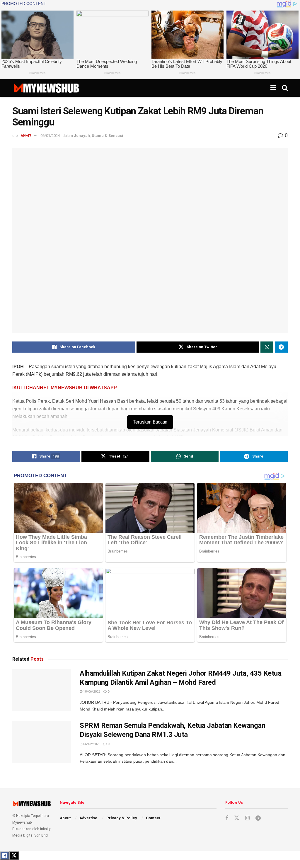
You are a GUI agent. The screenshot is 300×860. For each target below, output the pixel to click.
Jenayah (82, 135)
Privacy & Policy (121, 818)
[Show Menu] (273, 88)
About (65, 818)
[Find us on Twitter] (236, 818)
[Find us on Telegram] (258, 818)
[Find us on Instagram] (247, 818)
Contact (153, 818)
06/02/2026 (91, 744)
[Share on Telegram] (281, 347)
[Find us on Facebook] (226, 818)
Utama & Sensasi (107, 135)
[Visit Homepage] (46, 88)
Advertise (88, 818)
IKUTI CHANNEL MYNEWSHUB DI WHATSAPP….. (68, 387)
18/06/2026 (91, 692)
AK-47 (26, 135)
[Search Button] (285, 88)
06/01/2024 (50, 135)
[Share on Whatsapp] (266, 347)
